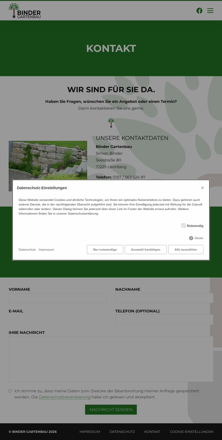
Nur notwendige (105, 249)
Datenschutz (27, 249)
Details (199, 238)
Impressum (46, 249)
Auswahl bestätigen (145, 249)
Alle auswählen (186, 249)
